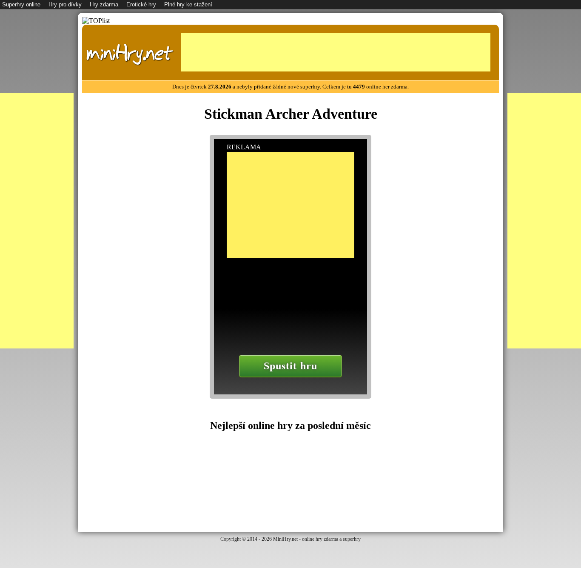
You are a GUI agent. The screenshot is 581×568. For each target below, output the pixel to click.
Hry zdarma (104, 4)
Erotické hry (141, 4)
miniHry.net (129, 53)
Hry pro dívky (65, 4)
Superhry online (21, 4)
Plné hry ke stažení (188, 4)
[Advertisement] (335, 52)
